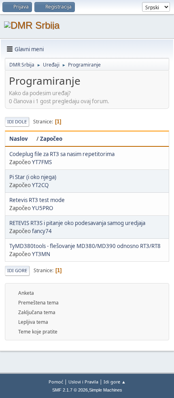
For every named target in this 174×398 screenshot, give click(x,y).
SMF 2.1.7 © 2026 (70, 390)
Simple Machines (105, 390)
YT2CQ (40, 185)
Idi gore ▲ (115, 382)
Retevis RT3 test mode (37, 200)
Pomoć (56, 382)
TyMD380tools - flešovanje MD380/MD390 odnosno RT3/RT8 (85, 246)
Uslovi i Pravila (83, 382)
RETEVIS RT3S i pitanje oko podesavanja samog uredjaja (77, 223)
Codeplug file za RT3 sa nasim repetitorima (62, 154)
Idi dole (17, 122)
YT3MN (41, 254)
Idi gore (17, 270)
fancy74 (42, 231)
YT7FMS (42, 162)
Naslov (18, 138)
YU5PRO (42, 208)
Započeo (51, 138)
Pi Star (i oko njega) (32, 177)
